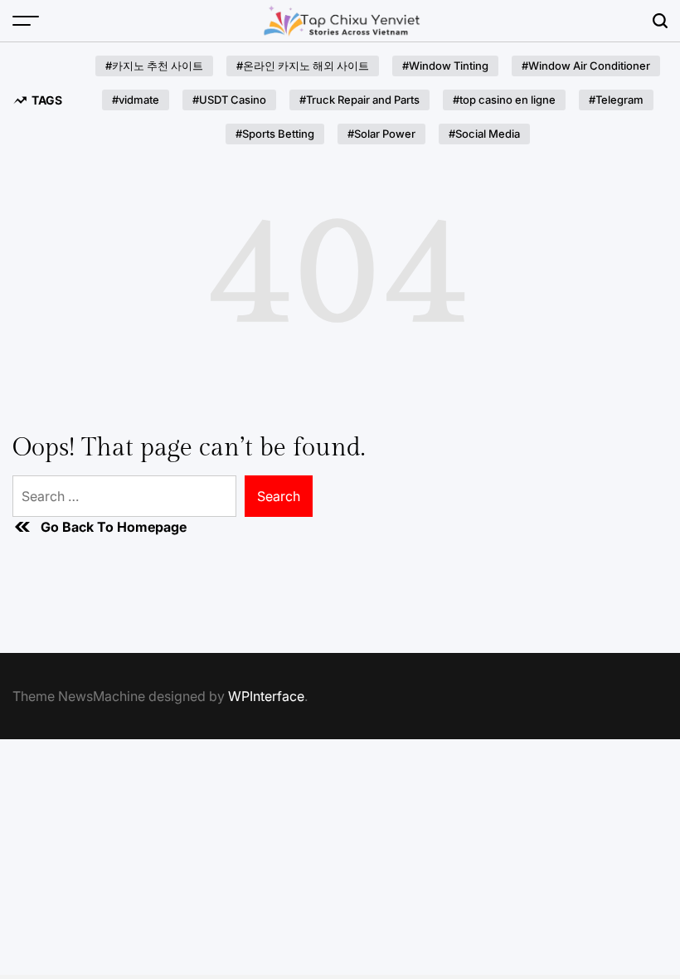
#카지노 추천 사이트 (154, 65)
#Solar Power (381, 133)
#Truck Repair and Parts (359, 99)
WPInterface (266, 696)
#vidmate (135, 99)
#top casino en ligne (504, 99)
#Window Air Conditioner (586, 65)
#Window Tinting (445, 65)
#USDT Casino (229, 99)
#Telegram (616, 99)
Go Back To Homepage (114, 527)
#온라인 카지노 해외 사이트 (302, 65)
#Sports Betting (275, 133)
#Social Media (484, 133)
